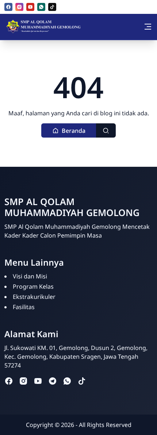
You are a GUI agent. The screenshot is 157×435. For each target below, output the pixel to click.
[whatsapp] (41, 7)
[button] (68, 130)
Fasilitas (24, 307)
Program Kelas (33, 286)
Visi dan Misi (30, 276)
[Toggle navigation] (148, 26)
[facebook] (8, 7)
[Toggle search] (106, 130)
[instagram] (19, 7)
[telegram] (52, 380)
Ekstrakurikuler (34, 297)
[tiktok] (52, 7)
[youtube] (30, 7)
